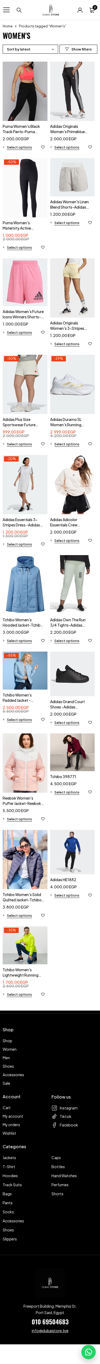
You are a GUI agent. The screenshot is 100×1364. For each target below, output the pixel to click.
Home (8, 26)
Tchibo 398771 (63, 776)
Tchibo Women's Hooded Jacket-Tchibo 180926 (23, 625)
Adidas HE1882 (63, 879)
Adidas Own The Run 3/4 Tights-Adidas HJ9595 (68, 625)
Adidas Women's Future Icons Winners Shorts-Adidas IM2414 (23, 316)
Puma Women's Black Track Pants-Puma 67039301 (21, 131)
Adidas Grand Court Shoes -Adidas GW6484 (67, 707)
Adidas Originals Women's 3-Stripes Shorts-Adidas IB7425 (69, 328)
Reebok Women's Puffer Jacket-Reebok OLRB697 (22, 803)
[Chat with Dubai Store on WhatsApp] (88, 1352)
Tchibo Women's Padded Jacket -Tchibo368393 (17, 700)
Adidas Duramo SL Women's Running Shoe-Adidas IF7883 (68, 424)
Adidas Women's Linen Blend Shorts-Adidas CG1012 (69, 207)
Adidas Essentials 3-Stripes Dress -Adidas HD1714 (21, 525)
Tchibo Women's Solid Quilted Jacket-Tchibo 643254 (22, 899)
